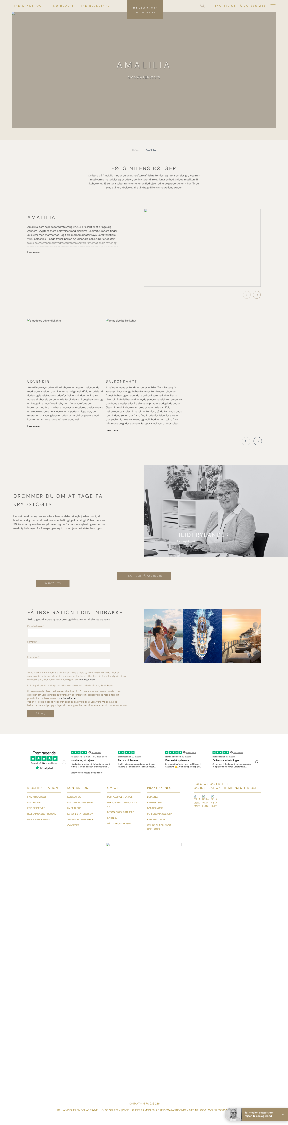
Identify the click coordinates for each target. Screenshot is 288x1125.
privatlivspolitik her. (66, 698)
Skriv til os (52, 583)
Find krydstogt (28, 6)
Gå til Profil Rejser (119, 823)
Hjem (135, 150)
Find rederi (62, 6)
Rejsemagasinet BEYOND (41, 813)
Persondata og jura (159, 813)
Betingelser (154, 802)
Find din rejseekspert (80, 802)
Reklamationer (156, 819)
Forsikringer (155, 808)
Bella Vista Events (38, 819)
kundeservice (87, 679)
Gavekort (73, 825)
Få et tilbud (74, 808)
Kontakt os (74, 796)
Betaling (152, 796)
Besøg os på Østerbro (120, 812)
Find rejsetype (94, 6)
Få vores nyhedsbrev (80, 813)
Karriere (112, 817)
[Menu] (273, 6)
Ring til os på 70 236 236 (239, 6)
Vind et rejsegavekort (81, 819)
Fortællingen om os (119, 796)
